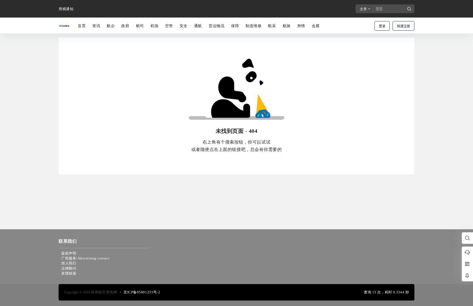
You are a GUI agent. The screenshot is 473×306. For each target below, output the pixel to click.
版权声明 (68, 253)
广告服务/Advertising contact (85, 258)
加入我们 (68, 263)
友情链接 (68, 273)
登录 (382, 26)
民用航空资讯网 (103, 292)
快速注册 (403, 26)
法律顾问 (68, 268)
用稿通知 (66, 9)
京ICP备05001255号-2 (141, 292)
